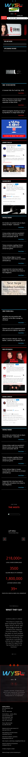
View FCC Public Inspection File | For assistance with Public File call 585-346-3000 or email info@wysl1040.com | (14, 694)
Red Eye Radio (10, 376)
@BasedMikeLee (16, 196)
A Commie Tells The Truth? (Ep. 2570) (13, 90)
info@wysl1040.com (6, 745)
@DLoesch (17, 410)
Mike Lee (9, 196)
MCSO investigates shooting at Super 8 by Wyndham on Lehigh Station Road (13, 111)
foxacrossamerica (11, 156)
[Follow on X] (13, 1)
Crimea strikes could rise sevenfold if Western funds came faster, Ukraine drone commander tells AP (13, 234)
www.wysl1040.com (6, 730)
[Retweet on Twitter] (5, 193)
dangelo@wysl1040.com (7, 738)
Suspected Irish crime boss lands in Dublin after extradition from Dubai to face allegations (13, 270)
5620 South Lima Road (7, 719)
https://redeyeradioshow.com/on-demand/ (12, 383)
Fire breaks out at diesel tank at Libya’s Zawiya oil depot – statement (13, 223)
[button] (4, 539)
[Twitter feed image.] (14, 390)
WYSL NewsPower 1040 (7, 717)
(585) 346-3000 (9, 723)
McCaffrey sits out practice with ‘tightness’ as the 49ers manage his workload (12, 318)
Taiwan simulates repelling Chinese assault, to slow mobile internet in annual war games (12, 246)
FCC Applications (19, 695)
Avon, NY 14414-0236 (7, 720)
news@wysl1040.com (7, 734)
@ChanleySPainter (7, 162)
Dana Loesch (9, 410)
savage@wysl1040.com (20, 741)
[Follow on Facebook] (15, 1)
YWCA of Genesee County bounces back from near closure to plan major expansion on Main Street (14, 100)
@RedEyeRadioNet (17, 376)
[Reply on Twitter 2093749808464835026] (4, 423)
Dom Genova (14, 531)
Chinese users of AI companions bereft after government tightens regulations (13, 329)
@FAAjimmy (18, 156)
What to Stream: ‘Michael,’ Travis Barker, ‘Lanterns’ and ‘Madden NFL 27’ (13, 339)
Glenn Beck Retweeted (10, 194)
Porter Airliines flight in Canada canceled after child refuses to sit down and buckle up (13, 258)
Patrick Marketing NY (15, 752)
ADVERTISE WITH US (4, 17)
